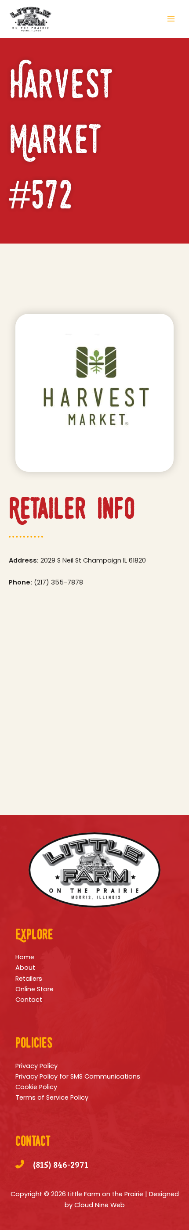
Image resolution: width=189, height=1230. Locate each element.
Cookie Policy (36, 1087)
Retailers (28, 978)
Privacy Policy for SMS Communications (77, 1076)
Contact (28, 999)
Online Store (34, 989)
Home (24, 957)
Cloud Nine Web (99, 1205)
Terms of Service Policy (51, 1097)
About (25, 967)
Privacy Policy (36, 1065)
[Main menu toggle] (171, 19)
